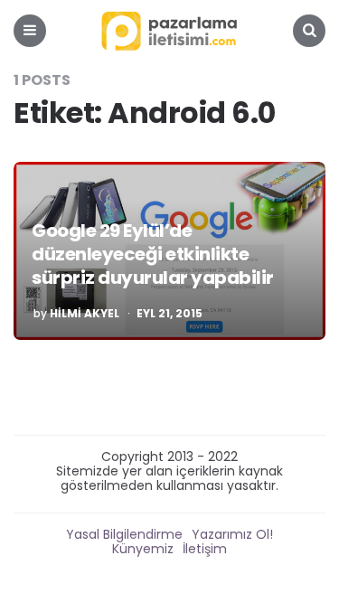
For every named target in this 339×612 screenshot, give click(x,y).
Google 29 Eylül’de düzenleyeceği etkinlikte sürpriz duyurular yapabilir (153, 254)
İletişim (205, 549)
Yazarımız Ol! (232, 534)
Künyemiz (143, 549)
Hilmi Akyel (84, 313)
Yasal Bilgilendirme (124, 534)
